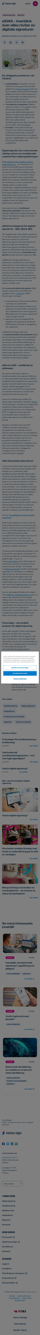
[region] (20, 667)
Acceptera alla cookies (20, 673)
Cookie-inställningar (20, 679)
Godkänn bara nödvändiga (20, 668)
